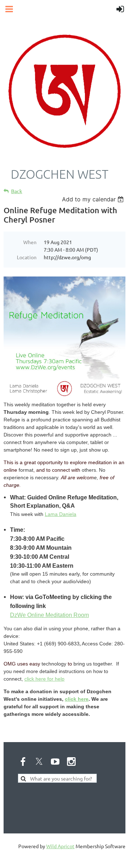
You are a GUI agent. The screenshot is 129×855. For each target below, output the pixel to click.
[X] (39, 761)
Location (27, 257)
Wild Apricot (60, 846)
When (30, 242)
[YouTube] (55, 761)
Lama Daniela (60, 514)
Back (16, 191)
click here (77, 699)
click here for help (44, 679)
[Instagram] (71, 761)
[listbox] (93, 199)
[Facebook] (23, 761)
